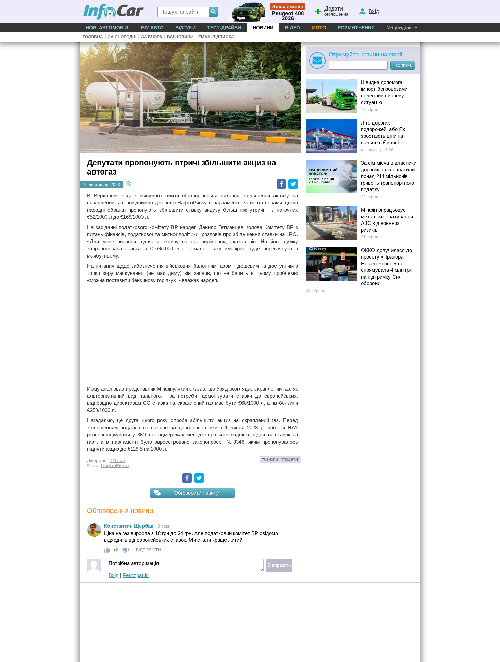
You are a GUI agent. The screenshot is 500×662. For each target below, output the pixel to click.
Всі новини (180, 37)
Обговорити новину (196, 493)
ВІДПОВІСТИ (148, 550)
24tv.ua (117, 460)
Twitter (293, 184)
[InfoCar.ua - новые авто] (113, 12)
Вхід (114, 575)
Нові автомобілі (108, 27)
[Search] (213, 12)
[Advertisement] (192, 334)
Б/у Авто (152, 27)
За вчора (151, 37)
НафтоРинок (115, 465)
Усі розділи (399, 27)
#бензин (270, 459)
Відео (292, 27)
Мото (319, 27)
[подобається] (107, 550)
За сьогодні (122, 37)
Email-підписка (216, 37)
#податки (290, 459)
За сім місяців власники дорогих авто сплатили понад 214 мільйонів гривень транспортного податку (388, 176)
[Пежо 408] (264, 11)
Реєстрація (136, 575)
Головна (93, 37)
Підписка (403, 65)
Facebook (281, 184)
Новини (263, 27)
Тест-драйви (224, 27)
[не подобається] (125, 550)
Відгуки (185, 27)
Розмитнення (356, 27)
